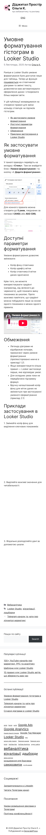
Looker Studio (14, 609)
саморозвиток (13, 764)
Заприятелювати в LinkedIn (18, 786)
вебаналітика (16, 748)
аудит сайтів (35, 744)
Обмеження (16, 131)
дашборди (9, 612)
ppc (26, 737)
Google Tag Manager (30, 733)
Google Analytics (16, 729)
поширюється (11, 82)
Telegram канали (23, 741)
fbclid (10, 725)
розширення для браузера (17, 761)
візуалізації (29, 609)
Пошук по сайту (12, 634)
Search (35, 639)
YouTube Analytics (24, 744)
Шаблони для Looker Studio (18, 668)
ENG (23, 18)
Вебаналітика (14, 605)
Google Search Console (11, 733)
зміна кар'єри (8, 758)
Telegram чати (35, 741)
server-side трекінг (10, 741)
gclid (15, 725)
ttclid (5, 744)
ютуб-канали (27, 765)
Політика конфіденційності (18, 813)
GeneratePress (31, 831)
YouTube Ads (13, 744)
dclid (5, 725)
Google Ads (25, 724)
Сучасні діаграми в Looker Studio (21, 711)
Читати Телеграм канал (16, 790)
